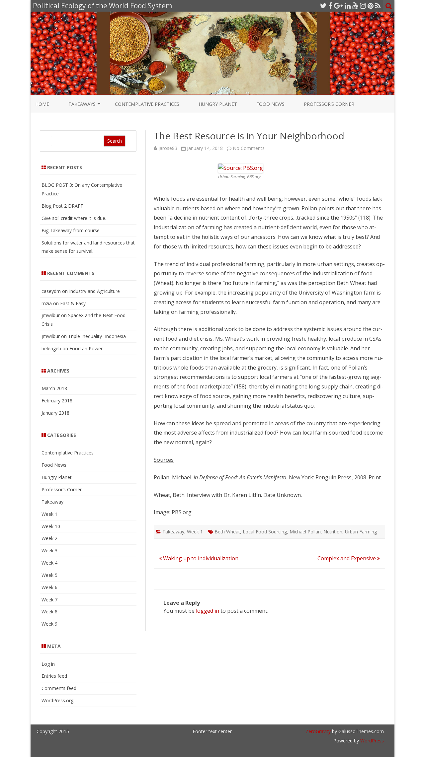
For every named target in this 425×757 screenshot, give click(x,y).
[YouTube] (355, 5)
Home (42, 104)
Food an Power (86, 348)
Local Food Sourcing (265, 531)
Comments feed (59, 688)
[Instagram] (363, 5)
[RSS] (378, 5)
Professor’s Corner (329, 104)
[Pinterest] (371, 5)
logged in (207, 610)
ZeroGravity (318, 731)
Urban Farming (361, 531)
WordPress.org (57, 700)
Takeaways (82, 104)
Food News (270, 104)
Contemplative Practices (147, 104)
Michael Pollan (305, 531)
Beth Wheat (227, 531)
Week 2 (49, 538)
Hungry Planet (218, 104)
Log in (48, 664)
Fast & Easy (73, 303)
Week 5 (49, 575)
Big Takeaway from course (71, 230)
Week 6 (49, 587)
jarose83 (167, 148)
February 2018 (57, 400)
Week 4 (49, 563)
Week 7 (49, 599)
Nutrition (332, 531)
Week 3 (49, 550)
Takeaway (173, 531)
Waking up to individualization (200, 558)
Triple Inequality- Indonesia (97, 336)
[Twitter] (323, 5)
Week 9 (49, 624)
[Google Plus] (338, 5)
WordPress (371, 740)
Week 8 (49, 611)
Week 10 (51, 526)
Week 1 (195, 531)
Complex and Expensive (347, 558)
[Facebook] (330, 5)
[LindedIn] (348, 5)
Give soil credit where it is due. (74, 218)
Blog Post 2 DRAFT (62, 206)
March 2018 (54, 388)
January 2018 (55, 413)
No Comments (249, 148)
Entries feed (54, 676)
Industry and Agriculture (94, 291)
